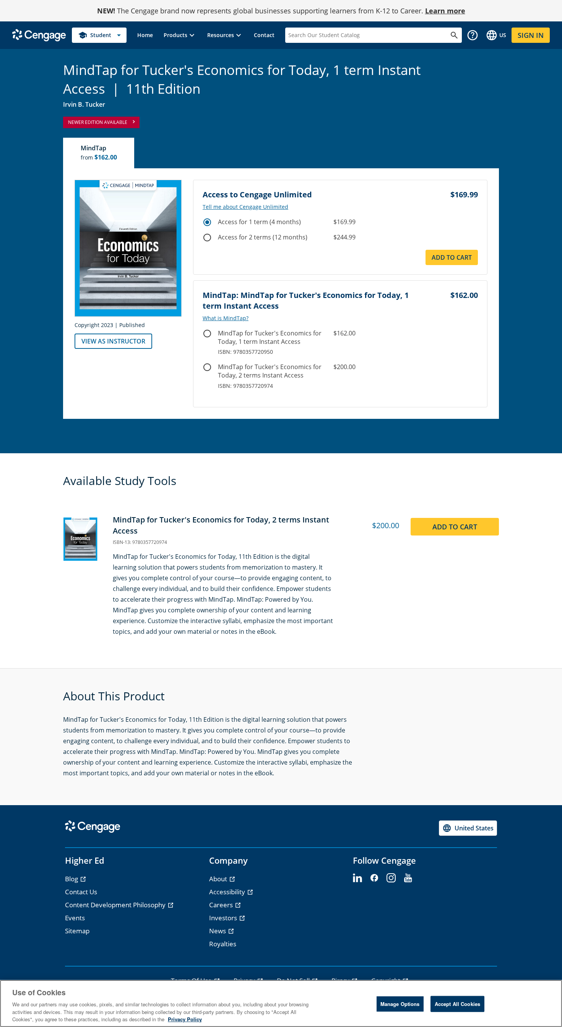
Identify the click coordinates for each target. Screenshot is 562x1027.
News (218, 930)
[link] (145, 35)
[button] (180, 35)
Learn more (445, 10)
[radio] (207, 222)
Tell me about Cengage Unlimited (245, 207)
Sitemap (77, 930)
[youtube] (408, 878)
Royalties (222, 943)
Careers (221, 904)
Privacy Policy (185, 1019)
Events (75, 917)
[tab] (99, 153)
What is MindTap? (226, 318)
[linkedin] (357, 878)
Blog (72, 878)
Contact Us (81, 891)
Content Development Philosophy (116, 904)
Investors (224, 917)
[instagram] (391, 878)
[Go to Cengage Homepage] (39, 34)
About (219, 878)
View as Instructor (113, 341)
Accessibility (228, 891)
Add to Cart (452, 257)
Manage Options (400, 1003)
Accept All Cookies (457, 1003)
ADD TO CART (454, 526)
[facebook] (374, 878)
